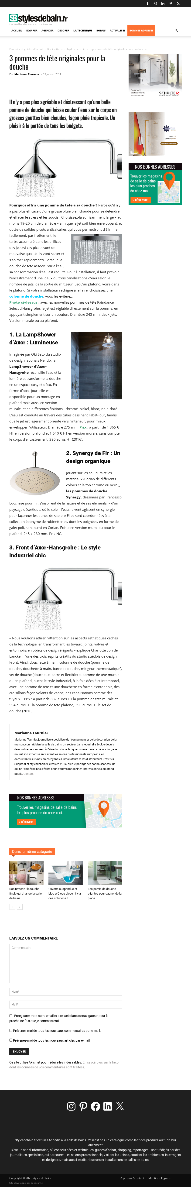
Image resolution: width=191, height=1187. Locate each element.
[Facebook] (147, 3)
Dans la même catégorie (32, 851)
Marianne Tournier (26, 74)
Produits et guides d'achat (26, 49)
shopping (124, 1150)
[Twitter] (178, 3)
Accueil (16, 30)
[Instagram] (155, 3)
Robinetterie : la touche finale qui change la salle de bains (25, 893)
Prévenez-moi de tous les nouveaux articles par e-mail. (52, 1040)
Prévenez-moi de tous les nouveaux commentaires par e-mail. (57, 1031)
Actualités (117, 30)
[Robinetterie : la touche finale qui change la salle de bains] (26, 873)
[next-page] (20, 907)
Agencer (47, 30)
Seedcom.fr (37, 1182)
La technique (82, 30)
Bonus (101, 30)
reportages (140, 1150)
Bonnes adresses (141, 30)
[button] (176, 30)
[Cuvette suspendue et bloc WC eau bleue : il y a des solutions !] (65, 873)
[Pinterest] (170, 3)
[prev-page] (12, 907)
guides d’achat (105, 1150)
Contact (29, 773)
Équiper (31, 30)
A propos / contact (132, 1178)
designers (53, 1160)
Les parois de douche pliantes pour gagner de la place (105, 893)
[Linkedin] (162, 3)
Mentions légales (159, 1178)
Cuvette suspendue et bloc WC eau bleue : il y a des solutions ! (64, 893)
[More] (105, 84)
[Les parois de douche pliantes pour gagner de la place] (105, 873)
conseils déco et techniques (74, 1150)
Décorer (63, 30)
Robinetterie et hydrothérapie (66, 49)
